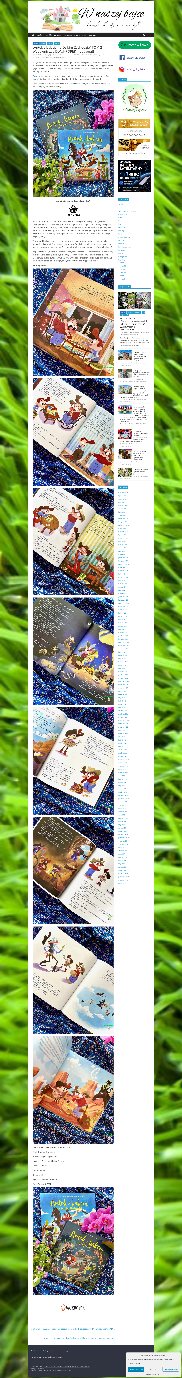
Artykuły (58, 35)
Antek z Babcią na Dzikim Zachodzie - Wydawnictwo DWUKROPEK (74, 55)
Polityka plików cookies (152, 1374)
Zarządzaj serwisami (135, 1363)
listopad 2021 (123, 678)
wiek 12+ (123, 266)
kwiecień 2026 (123, 506)
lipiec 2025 (122, 535)
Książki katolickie (124, 237)
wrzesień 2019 (123, 763)
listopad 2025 (123, 522)
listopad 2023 (123, 600)
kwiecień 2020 (123, 740)
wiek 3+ (50, 43)
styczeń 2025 (122, 554)
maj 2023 (121, 620)
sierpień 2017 (123, 844)
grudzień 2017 (123, 831)
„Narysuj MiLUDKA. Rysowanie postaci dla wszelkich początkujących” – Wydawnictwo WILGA (73, 1329)
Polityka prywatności (55, 1357)
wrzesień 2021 (123, 685)
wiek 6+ (57, 43)
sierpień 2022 (123, 649)
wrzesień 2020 (123, 724)
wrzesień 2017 (123, 841)
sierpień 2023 (123, 610)
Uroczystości (122, 257)
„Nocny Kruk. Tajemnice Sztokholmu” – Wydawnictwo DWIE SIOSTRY (141, 374)
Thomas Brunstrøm (46, 57)
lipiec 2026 (122, 496)
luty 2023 (121, 629)
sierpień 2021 (123, 688)
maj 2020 (121, 737)
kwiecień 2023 (123, 623)
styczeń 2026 (122, 515)
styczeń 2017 (122, 867)
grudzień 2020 (123, 714)
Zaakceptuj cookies (136, 1369)
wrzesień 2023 (123, 606)
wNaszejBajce (48, 55)
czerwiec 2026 (123, 499)
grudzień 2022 (123, 636)
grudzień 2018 (123, 792)
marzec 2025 (122, 548)
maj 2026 (121, 502)
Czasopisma (122, 214)
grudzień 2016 (123, 870)
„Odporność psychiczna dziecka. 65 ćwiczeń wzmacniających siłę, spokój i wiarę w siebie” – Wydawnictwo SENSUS (134, 436)
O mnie (77, 35)
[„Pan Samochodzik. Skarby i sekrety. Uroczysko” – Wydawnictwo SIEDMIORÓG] (125, 450)
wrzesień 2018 (123, 802)
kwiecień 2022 (123, 662)
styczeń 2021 (122, 711)
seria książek (36, 57)
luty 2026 (121, 512)
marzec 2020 (122, 743)
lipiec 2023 (122, 613)
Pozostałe (121, 250)
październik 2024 (124, 564)
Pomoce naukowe (124, 247)
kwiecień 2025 (123, 545)
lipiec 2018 (122, 808)
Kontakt (92, 35)
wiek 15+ (123, 269)
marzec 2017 (122, 860)
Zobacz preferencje (171, 1369)
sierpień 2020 (123, 727)
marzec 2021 (122, 704)
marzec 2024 (122, 587)
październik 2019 (124, 760)
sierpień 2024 (123, 571)
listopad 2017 (123, 834)
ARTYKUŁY (122, 205)
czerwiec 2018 (123, 812)
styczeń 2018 (122, 828)
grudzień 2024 (123, 558)
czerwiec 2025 (123, 538)
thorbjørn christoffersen (60, 57)
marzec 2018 (122, 821)
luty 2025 (121, 551)
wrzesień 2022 (123, 646)
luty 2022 (121, 668)
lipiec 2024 (122, 574)
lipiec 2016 (122, 883)
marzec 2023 (122, 626)
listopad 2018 (123, 795)
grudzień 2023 (123, 597)
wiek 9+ (123, 279)
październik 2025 (124, 525)
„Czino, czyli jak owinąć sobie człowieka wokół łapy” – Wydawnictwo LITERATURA (78, 1338)
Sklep (84, 35)
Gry (119, 224)
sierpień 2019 (123, 766)
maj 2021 (121, 698)
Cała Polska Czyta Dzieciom (127, 211)
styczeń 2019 (122, 789)
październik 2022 (124, 642)
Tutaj (35, 76)
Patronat (68, 35)
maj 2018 (121, 815)
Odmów (153, 1369)
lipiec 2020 (122, 730)
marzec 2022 (122, 665)
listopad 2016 (123, 874)
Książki (39, 35)
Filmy (120, 221)
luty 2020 (121, 747)
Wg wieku (121, 260)
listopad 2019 (123, 756)
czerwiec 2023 (123, 616)
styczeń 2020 (122, 750)
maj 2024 (121, 580)
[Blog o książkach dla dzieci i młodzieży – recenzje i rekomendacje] (33, 35)
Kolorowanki (122, 227)
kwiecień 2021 (123, 701)
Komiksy (121, 231)
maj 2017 (121, 854)
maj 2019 (121, 776)
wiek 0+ (123, 263)
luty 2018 (121, 825)
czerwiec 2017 (123, 851)
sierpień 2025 (123, 532)
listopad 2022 (123, 639)
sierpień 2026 (123, 493)
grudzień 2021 (123, 675)
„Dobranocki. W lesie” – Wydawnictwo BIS (141, 471)
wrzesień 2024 (123, 567)
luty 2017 (121, 864)
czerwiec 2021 (123, 694)
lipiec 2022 (122, 652)
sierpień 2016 (123, 880)
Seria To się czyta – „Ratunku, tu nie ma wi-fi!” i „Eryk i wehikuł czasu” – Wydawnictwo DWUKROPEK (134, 324)
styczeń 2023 (122, 633)
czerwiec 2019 (123, 773)
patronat (108, 55)
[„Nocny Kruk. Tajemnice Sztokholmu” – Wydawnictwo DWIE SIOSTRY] (125, 370)
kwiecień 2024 (123, 584)
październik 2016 (124, 877)
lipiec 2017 (122, 847)
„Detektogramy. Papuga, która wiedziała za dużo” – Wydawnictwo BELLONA (140, 356)
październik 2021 (124, 681)
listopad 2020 (123, 717)
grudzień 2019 (123, 753)
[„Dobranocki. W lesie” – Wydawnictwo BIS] (125, 469)
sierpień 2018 (123, 805)
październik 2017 (124, 838)
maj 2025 (121, 541)
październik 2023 (124, 603)
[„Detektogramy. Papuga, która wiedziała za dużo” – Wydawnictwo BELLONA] (125, 352)
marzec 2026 (122, 509)
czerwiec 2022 (123, 655)
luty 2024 (121, 590)
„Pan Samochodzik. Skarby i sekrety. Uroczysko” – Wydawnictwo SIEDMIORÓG (140, 455)
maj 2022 (121, 659)
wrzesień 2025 (123, 528)
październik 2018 (124, 799)
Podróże (48, 35)
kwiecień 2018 (123, 818)
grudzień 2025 (123, 519)
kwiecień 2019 (123, 779)
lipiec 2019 (122, 769)
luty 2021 (121, 707)
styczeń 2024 (122, 593)
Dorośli (120, 218)
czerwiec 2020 (123, 733)
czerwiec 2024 (123, 577)
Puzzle (120, 253)
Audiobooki (122, 208)
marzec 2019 (122, 782)
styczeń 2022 (122, 672)
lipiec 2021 (122, 691)
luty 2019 (121, 786)
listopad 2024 (123, 561)
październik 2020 (124, 720)
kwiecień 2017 (123, 857)
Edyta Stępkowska (99, 55)
